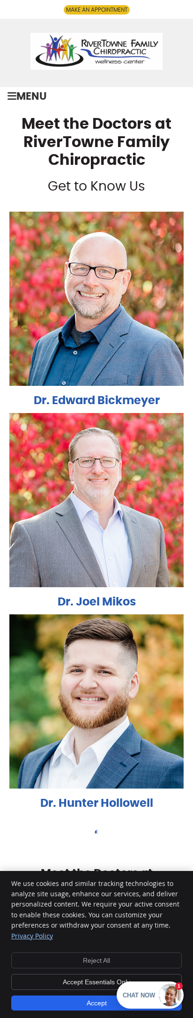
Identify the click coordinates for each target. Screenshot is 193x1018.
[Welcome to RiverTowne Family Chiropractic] (96, 66)
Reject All (96, 960)
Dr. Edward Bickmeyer (97, 400)
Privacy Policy (32, 935)
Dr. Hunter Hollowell (96, 803)
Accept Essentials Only (96, 982)
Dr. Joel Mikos (97, 602)
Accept (97, 1003)
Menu (31, 97)
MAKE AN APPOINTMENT (96, 10)
